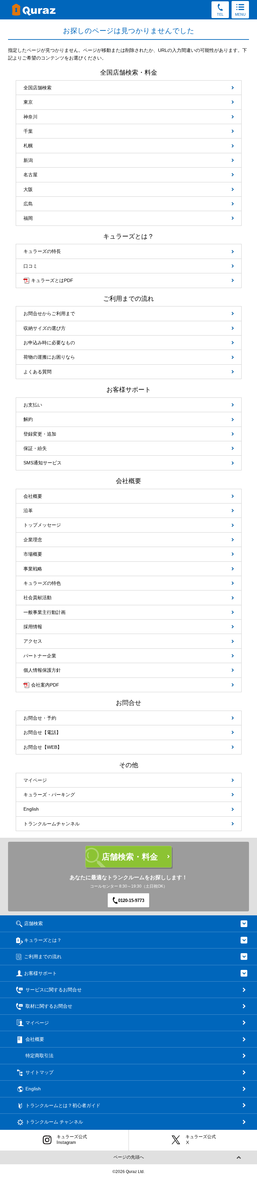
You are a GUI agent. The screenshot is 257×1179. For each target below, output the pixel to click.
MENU (240, 14)
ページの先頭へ (128, 1157)
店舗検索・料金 (130, 856)
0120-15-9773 (131, 900)
